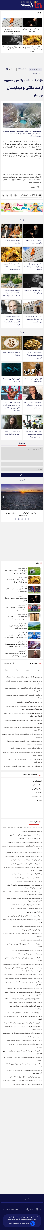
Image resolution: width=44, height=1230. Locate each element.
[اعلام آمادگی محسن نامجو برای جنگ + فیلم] (32, 22)
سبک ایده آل (37, 785)
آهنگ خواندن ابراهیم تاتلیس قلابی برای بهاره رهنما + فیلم (23, 853)
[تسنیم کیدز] (22, 208)
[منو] (5, 5)
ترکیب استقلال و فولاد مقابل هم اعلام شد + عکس (16, 608)
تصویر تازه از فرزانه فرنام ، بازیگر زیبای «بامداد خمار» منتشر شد (12, 434)
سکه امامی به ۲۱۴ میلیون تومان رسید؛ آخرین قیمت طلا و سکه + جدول (32, 49)
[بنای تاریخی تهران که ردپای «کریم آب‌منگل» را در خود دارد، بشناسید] (33, 307)
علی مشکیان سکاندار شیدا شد (31, 1037)
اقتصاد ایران (37, 781)
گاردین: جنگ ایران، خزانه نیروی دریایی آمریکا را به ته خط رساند (21, 1023)
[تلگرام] (7, 195)
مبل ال (39, 800)
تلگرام (31, 1209)
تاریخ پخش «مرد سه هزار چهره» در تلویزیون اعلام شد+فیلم (16, 654)
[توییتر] (3, 195)
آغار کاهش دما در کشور (33, 912)
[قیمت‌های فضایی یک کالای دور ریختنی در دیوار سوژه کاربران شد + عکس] (34, 617)
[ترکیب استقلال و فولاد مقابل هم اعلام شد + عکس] (34, 608)
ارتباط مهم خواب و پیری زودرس (31, 831)
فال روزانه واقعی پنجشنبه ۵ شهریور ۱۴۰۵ (11, 380)
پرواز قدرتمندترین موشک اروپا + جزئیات (28, 954)
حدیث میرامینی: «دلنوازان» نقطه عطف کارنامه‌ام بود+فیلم (23, 1041)
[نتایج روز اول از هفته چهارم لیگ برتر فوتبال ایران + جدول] (34, 571)
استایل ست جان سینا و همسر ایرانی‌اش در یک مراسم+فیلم (23, 988)
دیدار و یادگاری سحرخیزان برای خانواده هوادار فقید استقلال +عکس (15, 636)
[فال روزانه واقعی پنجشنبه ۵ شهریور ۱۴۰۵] (11, 369)
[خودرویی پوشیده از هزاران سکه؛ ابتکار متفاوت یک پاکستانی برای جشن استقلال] (11, 281)
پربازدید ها (33, 663)
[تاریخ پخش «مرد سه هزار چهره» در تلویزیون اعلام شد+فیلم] (34, 654)
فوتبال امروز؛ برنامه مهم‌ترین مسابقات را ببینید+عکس (24, 1002)
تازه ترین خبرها (37, 796)
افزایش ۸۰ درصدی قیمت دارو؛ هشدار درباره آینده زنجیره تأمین (21, 1081)
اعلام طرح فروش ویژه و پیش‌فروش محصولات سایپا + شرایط (11, 31)
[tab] (28, 519)
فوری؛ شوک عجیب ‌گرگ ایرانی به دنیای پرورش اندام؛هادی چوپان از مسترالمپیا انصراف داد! (11, 406)
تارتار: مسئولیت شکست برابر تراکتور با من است (26, 926)
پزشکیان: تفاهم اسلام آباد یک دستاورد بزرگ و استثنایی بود (22, 856)
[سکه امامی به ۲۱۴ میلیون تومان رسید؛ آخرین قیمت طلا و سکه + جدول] (32, 40)
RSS (16, 1199)
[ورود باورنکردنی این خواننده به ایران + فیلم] (12, 40)
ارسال (22, 475)
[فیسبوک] (11, 195)
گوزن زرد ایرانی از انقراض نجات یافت (29, 839)
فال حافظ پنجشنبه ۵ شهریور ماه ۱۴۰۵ (11, 354)
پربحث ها (7, 663)
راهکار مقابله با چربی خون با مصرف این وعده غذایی (25, 835)
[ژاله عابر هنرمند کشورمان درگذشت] (11, 231)
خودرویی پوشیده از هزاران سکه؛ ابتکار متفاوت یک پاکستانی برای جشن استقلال (11, 293)
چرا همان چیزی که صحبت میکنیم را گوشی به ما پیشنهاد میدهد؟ (16, 645)
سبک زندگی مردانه (36, 789)
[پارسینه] (30, 5)
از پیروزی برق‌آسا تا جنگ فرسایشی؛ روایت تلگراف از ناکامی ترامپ (21, 1033)
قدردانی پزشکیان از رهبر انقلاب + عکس (28, 881)
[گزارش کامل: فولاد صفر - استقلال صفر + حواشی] (34, 589)
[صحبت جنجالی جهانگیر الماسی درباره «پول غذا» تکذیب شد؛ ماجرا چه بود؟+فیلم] (11, 307)
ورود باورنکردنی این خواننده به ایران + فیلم (12, 48)
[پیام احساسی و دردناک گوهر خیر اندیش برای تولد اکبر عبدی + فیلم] (33, 393)
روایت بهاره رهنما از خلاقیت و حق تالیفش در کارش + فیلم (23, 916)
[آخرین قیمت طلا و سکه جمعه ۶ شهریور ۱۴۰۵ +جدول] (34, 580)
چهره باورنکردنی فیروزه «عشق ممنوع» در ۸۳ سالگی (23, 677)
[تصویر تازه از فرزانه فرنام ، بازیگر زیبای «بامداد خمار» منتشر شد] (11, 422)
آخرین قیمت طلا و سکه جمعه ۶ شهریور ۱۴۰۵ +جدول (17, 581)
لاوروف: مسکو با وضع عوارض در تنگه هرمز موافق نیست (21, 766)
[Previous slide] (4, 496)
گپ (40, 1209)
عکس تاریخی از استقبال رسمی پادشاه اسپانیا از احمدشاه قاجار (22, 975)
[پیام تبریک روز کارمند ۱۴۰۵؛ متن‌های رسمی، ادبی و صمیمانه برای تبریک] (33, 422)
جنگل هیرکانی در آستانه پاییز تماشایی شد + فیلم (18, 627)
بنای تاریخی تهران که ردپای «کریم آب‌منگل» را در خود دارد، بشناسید (33, 319)
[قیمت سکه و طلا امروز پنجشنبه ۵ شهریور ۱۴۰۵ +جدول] (33, 343)
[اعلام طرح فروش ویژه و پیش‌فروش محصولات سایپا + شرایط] (12, 22)
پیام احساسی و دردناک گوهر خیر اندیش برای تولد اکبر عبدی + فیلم (33, 405)
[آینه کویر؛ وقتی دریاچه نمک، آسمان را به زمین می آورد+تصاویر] (22, 497)
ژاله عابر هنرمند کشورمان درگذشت (12, 241)
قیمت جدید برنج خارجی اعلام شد (30, 940)
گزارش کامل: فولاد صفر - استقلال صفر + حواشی (16, 590)
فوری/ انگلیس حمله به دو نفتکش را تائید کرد (26, 1084)
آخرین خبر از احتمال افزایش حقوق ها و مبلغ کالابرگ (25, 860)
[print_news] (15, 195)
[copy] (40, 195)
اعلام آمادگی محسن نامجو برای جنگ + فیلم (32, 30)
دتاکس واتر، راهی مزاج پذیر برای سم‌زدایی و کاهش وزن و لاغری (21, 827)
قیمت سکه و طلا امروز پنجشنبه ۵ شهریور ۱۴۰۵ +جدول (34, 355)
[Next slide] (40, 496)
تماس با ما (25, 1199)
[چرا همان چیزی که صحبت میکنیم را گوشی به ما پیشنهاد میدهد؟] (34, 645)
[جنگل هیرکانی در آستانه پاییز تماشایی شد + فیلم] (34, 626)
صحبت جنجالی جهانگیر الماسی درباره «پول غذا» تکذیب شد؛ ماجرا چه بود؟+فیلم (12, 320)
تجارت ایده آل (37, 792)
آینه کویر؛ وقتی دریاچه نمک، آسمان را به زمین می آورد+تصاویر (21, 514)
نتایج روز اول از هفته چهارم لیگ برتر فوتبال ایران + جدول (15, 571)
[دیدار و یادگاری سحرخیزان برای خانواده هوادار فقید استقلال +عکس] (34, 635)
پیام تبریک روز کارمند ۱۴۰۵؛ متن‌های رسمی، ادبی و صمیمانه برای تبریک (33, 434)
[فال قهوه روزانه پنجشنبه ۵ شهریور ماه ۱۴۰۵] (33, 369)
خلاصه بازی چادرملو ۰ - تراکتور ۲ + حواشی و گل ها (25, 908)
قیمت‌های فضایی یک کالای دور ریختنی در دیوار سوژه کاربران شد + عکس (16, 617)
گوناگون (39, 13)
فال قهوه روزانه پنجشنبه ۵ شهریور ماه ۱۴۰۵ (33, 380)
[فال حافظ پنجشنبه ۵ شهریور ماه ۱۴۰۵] (11, 343)
